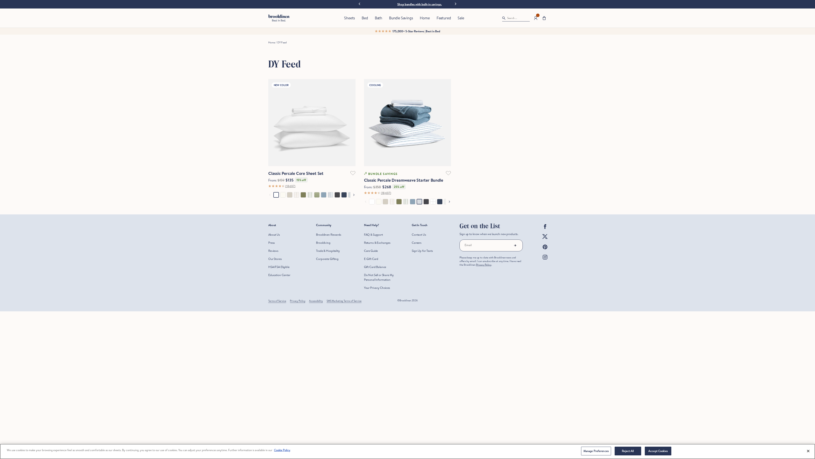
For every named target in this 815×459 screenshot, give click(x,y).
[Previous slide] (359, 4)
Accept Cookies (658, 451)
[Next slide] (455, 3)
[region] (407, 451)
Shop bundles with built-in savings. (419, 4)
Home (271, 42)
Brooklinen (405, 300)
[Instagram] (545, 260)
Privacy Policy (483, 264)
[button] (544, 18)
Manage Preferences (596, 451)
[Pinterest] (545, 250)
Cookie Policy (282, 450)
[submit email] (515, 245)
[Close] (808, 451)
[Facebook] (545, 230)
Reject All (628, 451)
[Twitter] (545, 240)
